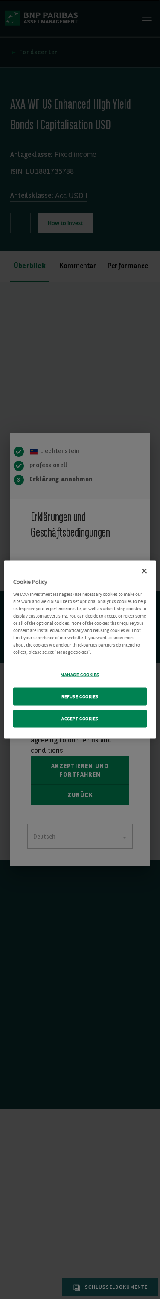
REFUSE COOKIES (80, 696)
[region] (80, 650)
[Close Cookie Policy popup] (144, 571)
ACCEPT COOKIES (80, 719)
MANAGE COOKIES (80, 675)
